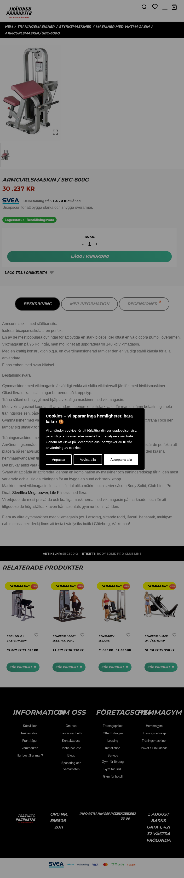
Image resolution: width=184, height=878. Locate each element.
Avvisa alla (88, 459)
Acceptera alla (121, 459)
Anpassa (58, 459)
